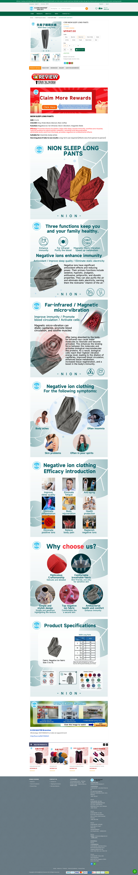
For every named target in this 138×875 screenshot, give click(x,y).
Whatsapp (94, 863)
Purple (80, 40)
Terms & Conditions (34, 784)
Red (96, 40)
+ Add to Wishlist (69, 28)
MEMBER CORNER (73, 785)
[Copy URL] (72, 63)
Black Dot (80, 37)
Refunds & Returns (55, 786)
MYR (47, 4)
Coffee (67, 40)
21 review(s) (66, 26)
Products (39, 13)
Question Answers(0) (72, 68)
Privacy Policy (33, 786)
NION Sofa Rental (82, 784)
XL (78, 45)
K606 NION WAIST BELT (35, 766)
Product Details (35, 68)
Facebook (92, 863)
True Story (45, 68)
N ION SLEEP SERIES (52, 17)
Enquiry (61, 68)
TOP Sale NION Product (75, 781)
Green (73, 40)
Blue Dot (73, 37)
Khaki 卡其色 (90, 37)
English (36, 4)
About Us (48, 13)
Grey (66, 37)
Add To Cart (81, 49)
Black (97, 37)
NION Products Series (40, 17)
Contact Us (66, 13)
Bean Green (88, 40)
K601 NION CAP (53, 766)
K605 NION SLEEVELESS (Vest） (77, 766)
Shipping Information (56, 784)
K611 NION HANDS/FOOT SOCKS (97, 766)
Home (32, 13)
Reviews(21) (54, 68)
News (56, 13)
